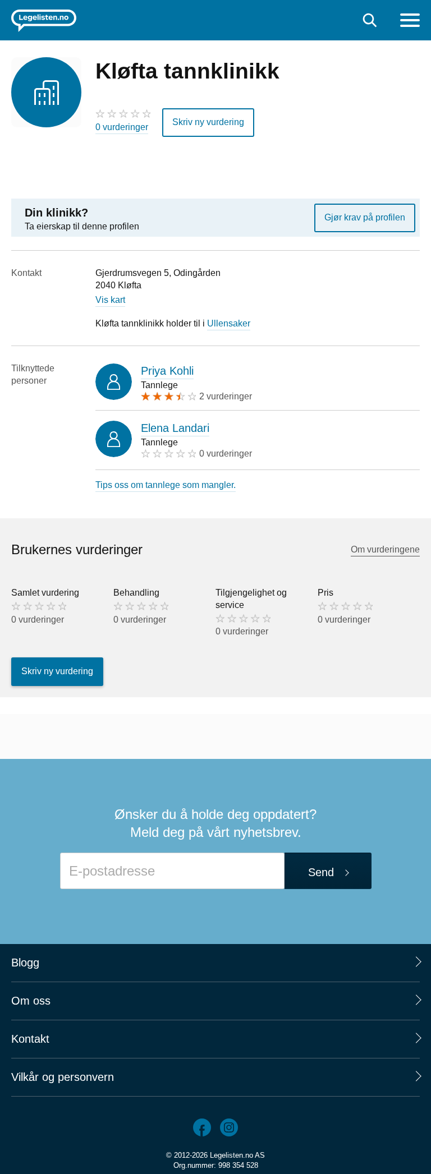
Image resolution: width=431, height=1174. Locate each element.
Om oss (31, 1001)
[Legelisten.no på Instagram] (229, 1127)
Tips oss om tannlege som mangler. (165, 485)
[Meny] (410, 21)
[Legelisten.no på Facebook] (202, 1127)
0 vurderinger (121, 127)
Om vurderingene (385, 549)
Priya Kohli (167, 371)
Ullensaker (228, 323)
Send (321, 872)
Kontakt (30, 1039)
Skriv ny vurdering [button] (208, 122)
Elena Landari (175, 428)
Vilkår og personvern (62, 1077)
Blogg (25, 962)
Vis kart (110, 300)
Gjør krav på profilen (364, 217)
